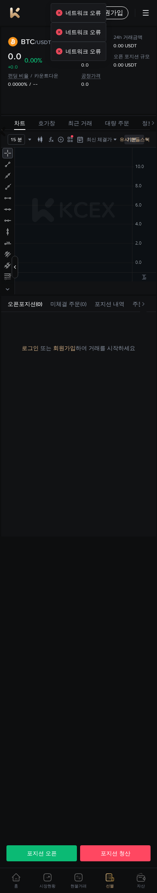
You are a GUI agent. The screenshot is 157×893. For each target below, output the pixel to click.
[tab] (25, 304)
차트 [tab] (19, 123)
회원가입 (64, 348)
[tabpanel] (78, 348)
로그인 (30, 348)
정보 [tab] (147, 123)
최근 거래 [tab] (80, 123)
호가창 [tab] (46, 123)
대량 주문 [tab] (117, 123)
